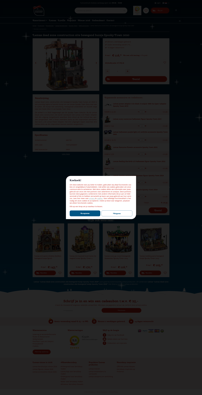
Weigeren (117, 213)
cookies (100, 198)
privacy (92, 198)
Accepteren (85, 213)
